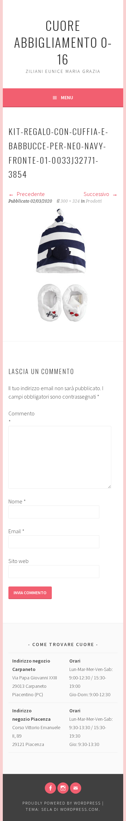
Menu (67, 97)
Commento (19, 417)
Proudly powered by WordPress (61, 803)
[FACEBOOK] (50, 788)
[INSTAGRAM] (63, 788)
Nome (17, 501)
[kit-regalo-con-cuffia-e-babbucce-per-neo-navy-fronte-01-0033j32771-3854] (60, 320)
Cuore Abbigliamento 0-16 (63, 42)
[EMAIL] (75, 788)
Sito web (18, 560)
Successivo (97, 193)
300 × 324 (70, 201)
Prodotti (94, 201)
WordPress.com (79, 809)
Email (16, 531)
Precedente (30, 193)
